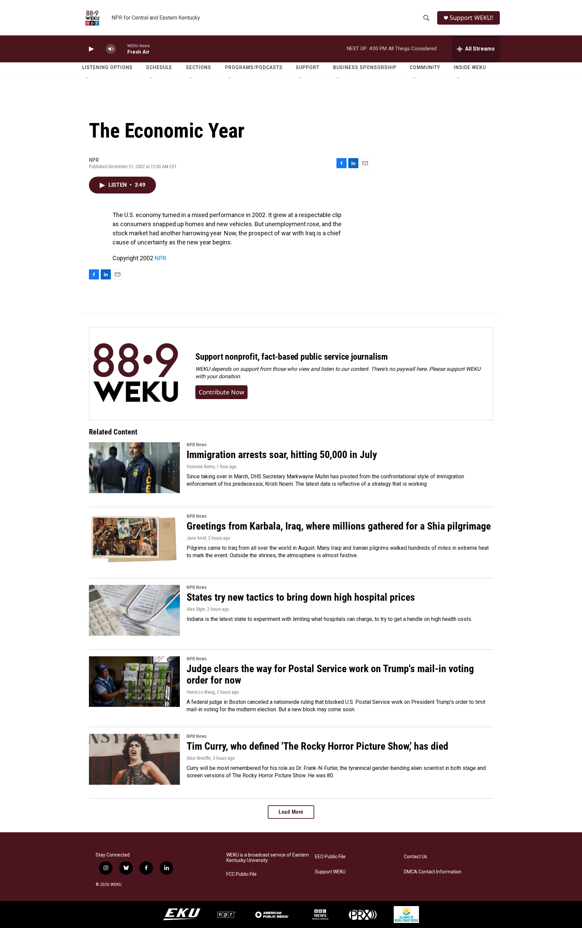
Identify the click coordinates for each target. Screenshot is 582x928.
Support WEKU (330, 871)
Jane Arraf (196, 538)
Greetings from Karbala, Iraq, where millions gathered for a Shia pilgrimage (339, 526)
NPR (160, 258)
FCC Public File (241, 874)
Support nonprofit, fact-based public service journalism (291, 357)
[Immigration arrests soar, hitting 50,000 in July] (134, 467)
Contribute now (221, 392)
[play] (90, 49)
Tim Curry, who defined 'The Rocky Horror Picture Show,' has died (317, 746)
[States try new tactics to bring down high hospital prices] (134, 610)
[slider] (122, 48)
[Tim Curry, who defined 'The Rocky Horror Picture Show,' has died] (134, 759)
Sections (198, 67)
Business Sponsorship (364, 67)
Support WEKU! (471, 17)
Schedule (159, 67)
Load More (291, 812)
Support (307, 67)
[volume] (111, 49)
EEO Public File (330, 856)
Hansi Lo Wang (201, 692)
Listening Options (107, 67)
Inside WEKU (470, 67)
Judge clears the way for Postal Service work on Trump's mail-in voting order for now (330, 674)
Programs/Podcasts (254, 67)
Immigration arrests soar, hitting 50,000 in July (282, 454)
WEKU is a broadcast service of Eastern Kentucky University (267, 857)
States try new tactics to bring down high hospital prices (301, 597)
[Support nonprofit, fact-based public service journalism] (135, 373)
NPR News (196, 444)
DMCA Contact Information (432, 871)
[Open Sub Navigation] (87, 78)
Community (425, 67)
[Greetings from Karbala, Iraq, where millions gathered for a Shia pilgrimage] (134, 539)
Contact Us (415, 856)
